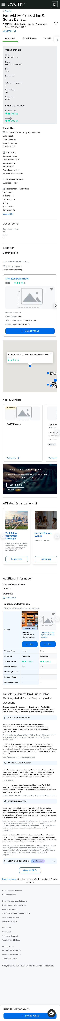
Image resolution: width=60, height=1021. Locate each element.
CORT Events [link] (14, 424)
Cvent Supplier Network (12, 891)
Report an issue (9, 879)
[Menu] (3, 4)
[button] (30, 366)
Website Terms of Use (11, 955)
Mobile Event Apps (9, 909)
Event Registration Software (14, 905)
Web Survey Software (11, 917)
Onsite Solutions (9, 895)
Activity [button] (52, 444)
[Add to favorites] (56, 23)
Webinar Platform (9, 921)
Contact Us (7, 932)
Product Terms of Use (11, 950)
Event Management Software (14, 901)
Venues (8, 11)
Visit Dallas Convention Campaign (11, 536)
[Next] (57, 39)
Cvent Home (7, 928)
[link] (22, 413)
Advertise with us (9, 959)
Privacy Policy (8, 946)
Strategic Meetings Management (16, 913)
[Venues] (55, 4)
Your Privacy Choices (11, 940)
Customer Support (10, 936)
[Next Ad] (56, 305)
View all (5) (8, 214)
